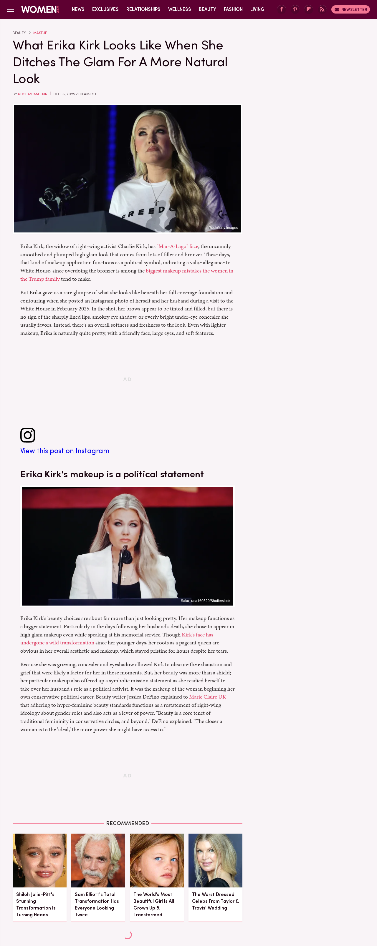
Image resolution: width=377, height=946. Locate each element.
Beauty (207, 9)
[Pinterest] (295, 9)
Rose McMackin (32, 94)
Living (257, 9)
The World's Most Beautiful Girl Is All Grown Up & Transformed (153, 905)
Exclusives (105, 9)
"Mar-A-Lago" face (177, 246)
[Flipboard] (308, 9)
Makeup (40, 33)
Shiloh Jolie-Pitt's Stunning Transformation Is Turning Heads (36, 905)
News (78, 9)
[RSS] (322, 9)
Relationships (143, 9)
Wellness (179, 9)
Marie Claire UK (207, 697)
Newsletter (354, 9)
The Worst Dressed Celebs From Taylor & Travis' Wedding (215, 901)
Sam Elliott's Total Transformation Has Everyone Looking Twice (97, 905)
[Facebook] (281, 9)
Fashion (233, 9)
